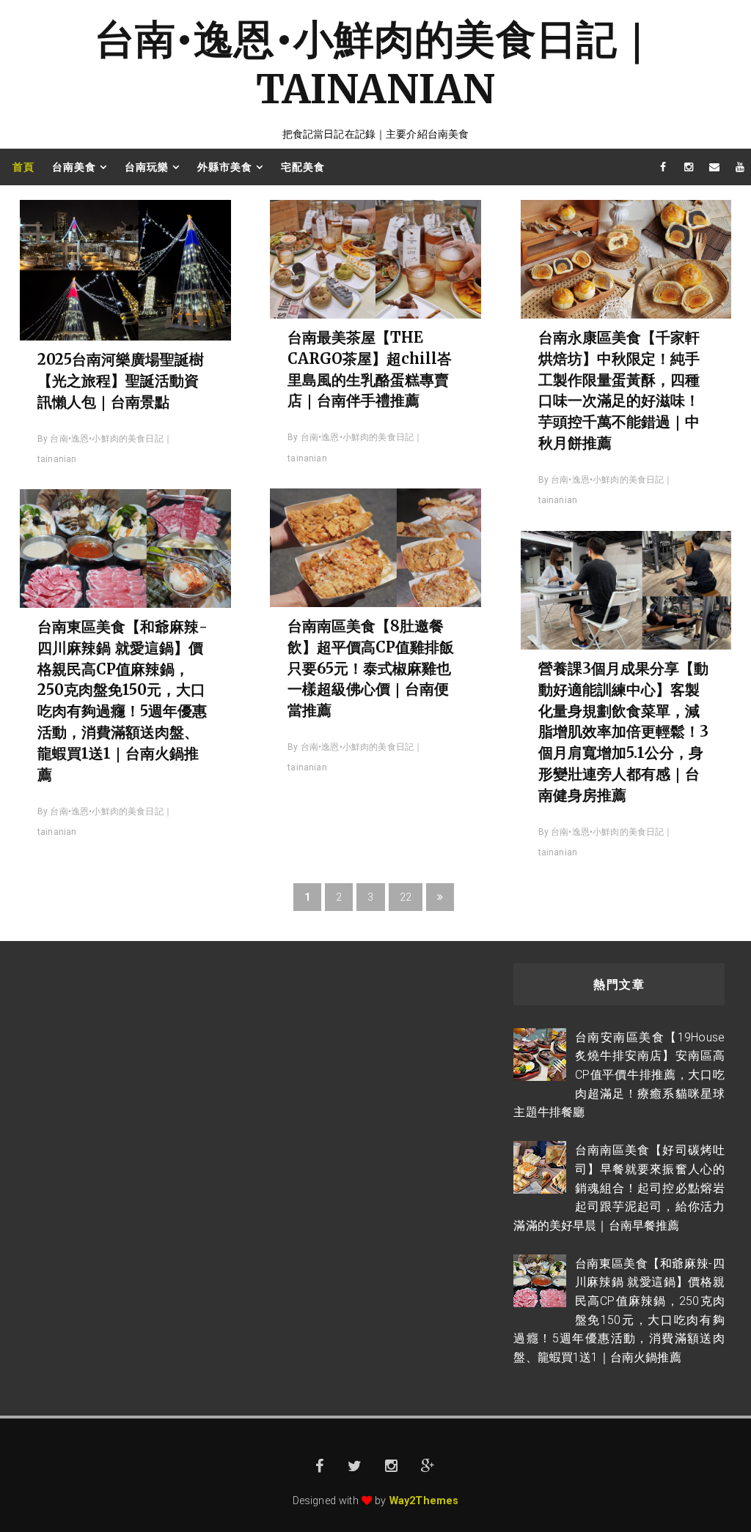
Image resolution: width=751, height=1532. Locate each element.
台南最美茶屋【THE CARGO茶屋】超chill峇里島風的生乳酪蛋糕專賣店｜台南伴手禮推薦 (369, 369)
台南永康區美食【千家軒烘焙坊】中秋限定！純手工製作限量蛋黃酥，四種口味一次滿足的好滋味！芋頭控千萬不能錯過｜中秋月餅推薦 (619, 390)
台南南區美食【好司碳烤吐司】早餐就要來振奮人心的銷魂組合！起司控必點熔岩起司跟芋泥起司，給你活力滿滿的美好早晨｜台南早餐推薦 (619, 1187)
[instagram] (689, 167)
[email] (714, 167)
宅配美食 (303, 167)
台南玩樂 (147, 167)
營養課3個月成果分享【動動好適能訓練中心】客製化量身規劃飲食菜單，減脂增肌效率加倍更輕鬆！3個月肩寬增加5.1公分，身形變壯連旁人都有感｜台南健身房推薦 (623, 731)
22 (405, 897)
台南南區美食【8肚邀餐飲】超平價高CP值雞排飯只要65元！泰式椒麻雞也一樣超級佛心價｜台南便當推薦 (370, 668)
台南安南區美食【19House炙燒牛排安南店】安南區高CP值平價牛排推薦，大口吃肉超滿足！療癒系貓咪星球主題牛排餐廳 (619, 1074)
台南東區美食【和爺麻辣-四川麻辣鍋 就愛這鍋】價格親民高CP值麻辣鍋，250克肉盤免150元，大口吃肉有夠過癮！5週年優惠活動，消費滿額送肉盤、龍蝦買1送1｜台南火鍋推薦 (122, 700)
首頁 (23, 167)
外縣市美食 (224, 167)
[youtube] (740, 167)
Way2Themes (424, 1501)
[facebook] (663, 167)
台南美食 (74, 167)
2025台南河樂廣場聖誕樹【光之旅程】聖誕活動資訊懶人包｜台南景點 (120, 380)
